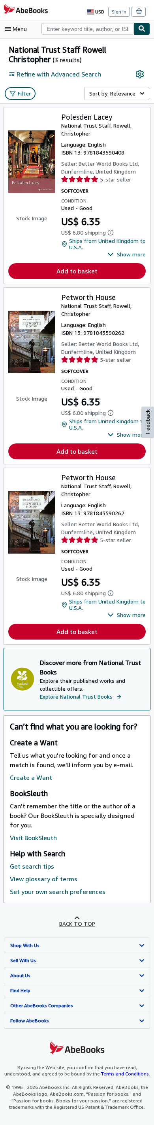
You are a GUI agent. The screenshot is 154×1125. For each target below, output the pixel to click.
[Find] (142, 29)
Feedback (148, 421)
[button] (126, 254)
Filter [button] (24, 93)
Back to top (77, 923)
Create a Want (31, 777)
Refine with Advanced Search (59, 74)
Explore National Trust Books (76, 696)
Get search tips (32, 866)
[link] (139, 74)
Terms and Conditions (125, 1074)
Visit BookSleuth (33, 838)
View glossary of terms (43, 879)
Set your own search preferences (57, 892)
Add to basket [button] (77, 271)
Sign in (119, 12)
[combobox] (87, 29)
